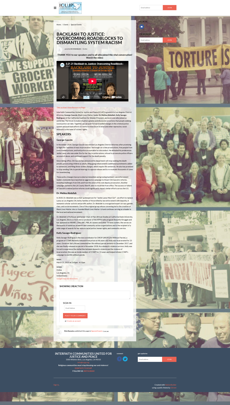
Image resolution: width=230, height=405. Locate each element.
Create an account (74, 321)
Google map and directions (67, 279)
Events (65, 24)
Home (59, 24)
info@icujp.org (83, 362)
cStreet (173, 388)
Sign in (56, 385)
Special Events (76, 24)
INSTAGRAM (89, 371)
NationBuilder (170, 385)
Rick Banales (76, 49)
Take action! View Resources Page (71, 107)
